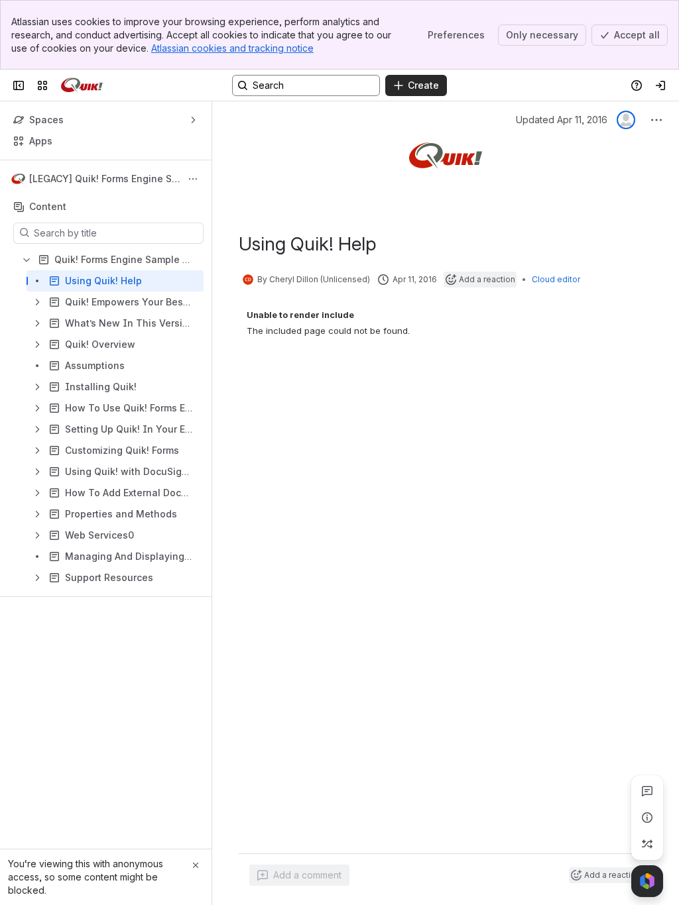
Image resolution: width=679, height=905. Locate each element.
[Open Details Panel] (647, 817)
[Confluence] (81, 85)
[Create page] (647, 844)
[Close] (196, 865)
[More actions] (193, 179)
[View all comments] (647, 791)
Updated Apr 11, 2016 (561, 119)
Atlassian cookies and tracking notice (232, 48)
